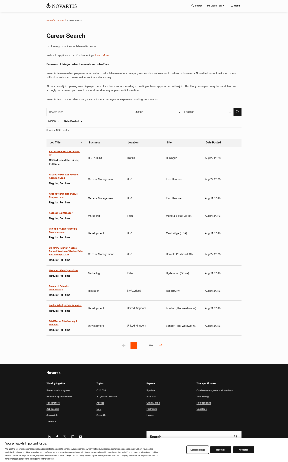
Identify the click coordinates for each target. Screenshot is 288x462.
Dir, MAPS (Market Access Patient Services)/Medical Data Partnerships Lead (65, 251)
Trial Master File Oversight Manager (63, 323)
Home (49, 20)
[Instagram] (72, 436)
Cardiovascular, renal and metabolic (214, 390)
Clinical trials (153, 403)
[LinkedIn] (49, 436)
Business (94, 142)
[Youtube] (80, 436)
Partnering (151, 409)
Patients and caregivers (58, 390)
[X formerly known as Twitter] (65, 436)
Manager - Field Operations (63, 270)
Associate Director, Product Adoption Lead (64, 176)
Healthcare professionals (59, 396)
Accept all (243, 450)
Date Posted (71, 121)
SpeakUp (101, 415)
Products (151, 396)
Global (216, 5)
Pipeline (150, 390)
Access (100, 403)
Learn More (102, 55)
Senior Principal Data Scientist (65, 305)
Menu (237, 6)
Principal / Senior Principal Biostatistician (63, 230)
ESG (98, 409)
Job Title (66, 143)
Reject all (220, 450)
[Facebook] (57, 436)
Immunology (202, 396)
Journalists (52, 415)
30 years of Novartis (107, 396)
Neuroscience (203, 403)
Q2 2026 (101, 390)
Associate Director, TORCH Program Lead (63, 195)
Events (150, 415)
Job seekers (52, 409)
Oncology (201, 409)
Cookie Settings (197, 450)
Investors (51, 421)
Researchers (53, 403)
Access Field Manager (60, 213)
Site (169, 142)
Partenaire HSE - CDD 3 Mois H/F (64, 153)
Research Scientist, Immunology (59, 288)
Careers (60, 20)
